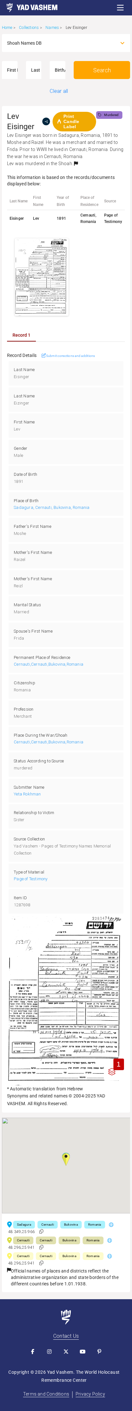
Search (102, 70)
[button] (120, 7)
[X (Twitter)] (66, 1351)
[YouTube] (82, 1351)
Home (7, 27)
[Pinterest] (99, 1351)
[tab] (21, 335)
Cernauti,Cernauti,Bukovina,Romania (48, 664)
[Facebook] (32, 1351)
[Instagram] (49, 1351)
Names (52, 27)
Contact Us (66, 1336)
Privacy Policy (90, 1394)
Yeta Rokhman (27, 794)
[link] (29, 7)
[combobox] (60, 43)
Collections (29, 27)
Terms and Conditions (46, 1394)
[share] (46, 121)
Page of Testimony (30, 878)
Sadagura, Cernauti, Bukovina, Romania (51, 507)
